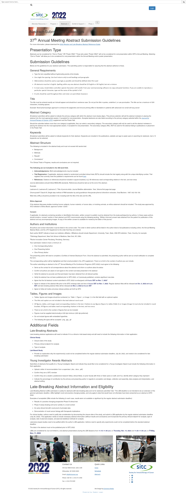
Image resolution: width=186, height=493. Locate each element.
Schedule (98, 471)
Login (152, 8)
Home (96, 468)
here (84, 176)
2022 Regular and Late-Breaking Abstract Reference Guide (80, 44)
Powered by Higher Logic (93, 492)
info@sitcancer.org (72, 474)
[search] (184, 2)
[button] (39, 23)
